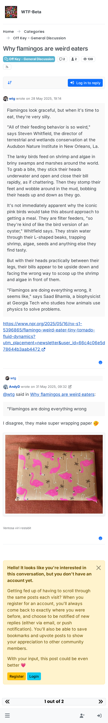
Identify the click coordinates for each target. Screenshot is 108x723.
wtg (12, 98)
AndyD (14, 387)
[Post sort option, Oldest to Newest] (9, 83)
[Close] (98, 568)
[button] (7, 716)
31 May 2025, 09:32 (51, 387)
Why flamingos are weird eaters (62, 394)
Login (34, 676)
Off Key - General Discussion (31, 59)
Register (17, 676)
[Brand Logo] (11, 12)
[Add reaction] (100, 362)
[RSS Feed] (7, 67)
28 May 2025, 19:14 (46, 98)
